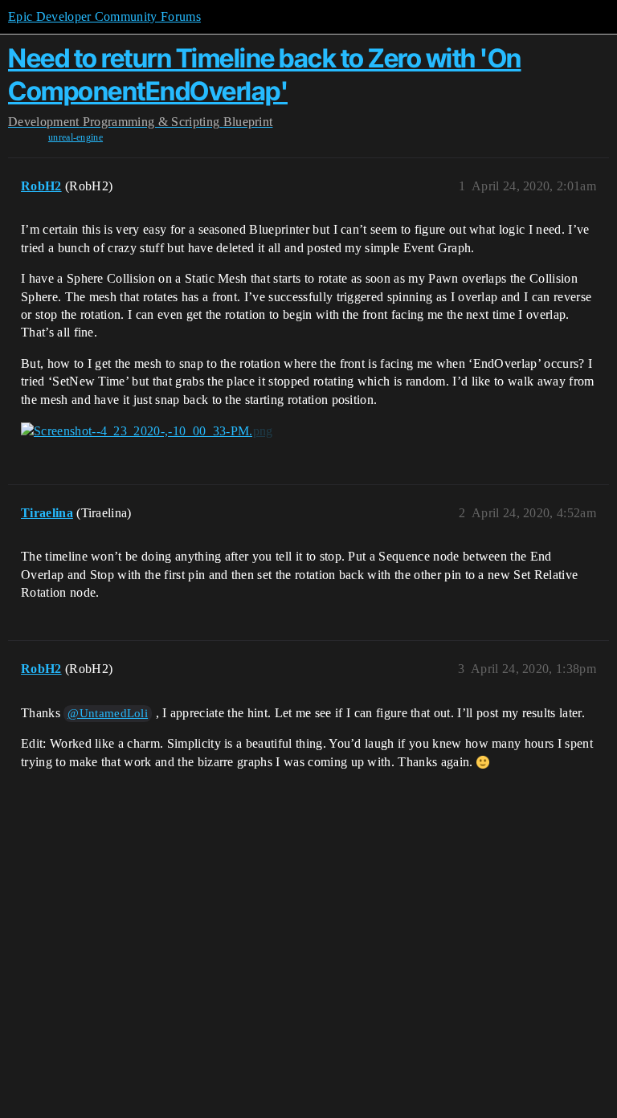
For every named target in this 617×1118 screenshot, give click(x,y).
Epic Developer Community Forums (104, 16)
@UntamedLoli (107, 713)
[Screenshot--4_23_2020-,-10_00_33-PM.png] (146, 431)
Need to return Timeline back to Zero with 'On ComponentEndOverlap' (264, 74)
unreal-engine (75, 137)
